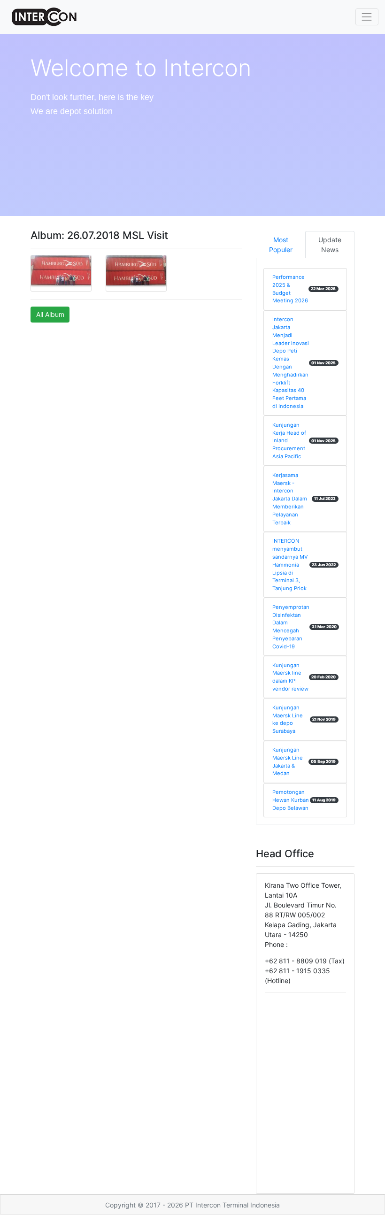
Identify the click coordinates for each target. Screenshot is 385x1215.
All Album (50, 314)
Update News (329, 245)
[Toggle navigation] (366, 16)
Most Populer (281, 245)
